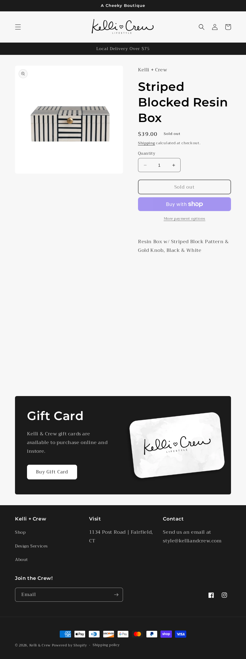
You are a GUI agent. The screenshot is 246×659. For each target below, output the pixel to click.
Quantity (146, 154)
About (21, 559)
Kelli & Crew (40, 645)
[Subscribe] (116, 595)
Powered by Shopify (69, 645)
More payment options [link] (185, 218)
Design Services (31, 546)
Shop (20, 532)
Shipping (146, 143)
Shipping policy (106, 645)
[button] (18, 27)
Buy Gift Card (52, 472)
